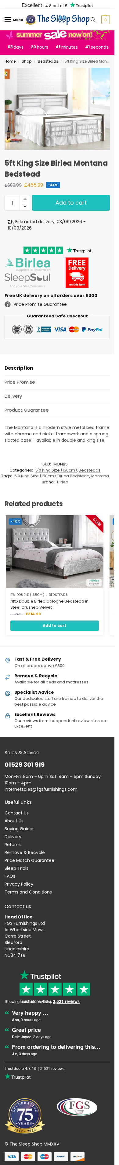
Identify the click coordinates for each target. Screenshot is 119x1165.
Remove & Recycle (25, 852)
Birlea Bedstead (73, 476)
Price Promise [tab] (20, 382)
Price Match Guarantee (29, 860)
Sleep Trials (16, 868)
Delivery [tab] (13, 396)
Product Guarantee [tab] (27, 410)
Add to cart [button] (54, 625)
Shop (26, 61)
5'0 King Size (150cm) (56, 470)
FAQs (10, 876)
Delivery (13, 837)
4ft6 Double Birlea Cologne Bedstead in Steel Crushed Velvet (49, 604)
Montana (100, 476)
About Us (14, 821)
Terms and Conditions (28, 892)
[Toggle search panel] (93, 19)
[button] (105, 20)
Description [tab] (19, 368)
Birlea (62, 482)
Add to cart (71, 202)
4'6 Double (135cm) (27, 595)
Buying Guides (19, 829)
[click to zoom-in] (59, 109)
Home (10, 61)
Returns (13, 845)
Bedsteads (48, 61)
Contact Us (17, 813)
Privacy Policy (19, 884)
